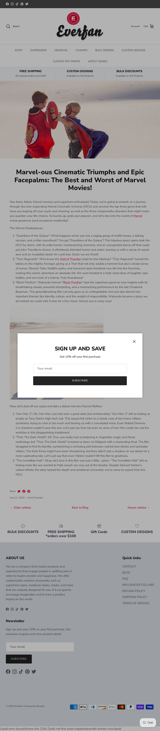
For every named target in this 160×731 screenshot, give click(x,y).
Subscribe (80, 380)
